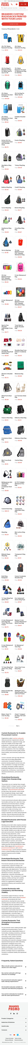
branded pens (19, 846)
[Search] (2, 8)
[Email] (16, 4)
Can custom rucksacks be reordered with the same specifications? (12, 994)
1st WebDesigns (22, 1042)
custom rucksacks (18, 738)
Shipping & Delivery (19, 1040)
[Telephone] (11, 4)
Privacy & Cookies (9, 1038)
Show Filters (14, 24)
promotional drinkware (8, 848)
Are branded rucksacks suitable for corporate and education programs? (12, 987)
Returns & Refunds (9, 1040)
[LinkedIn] (14, 1013)
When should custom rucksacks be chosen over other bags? (12, 966)
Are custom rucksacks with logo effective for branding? (11, 973)
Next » (18, 726)
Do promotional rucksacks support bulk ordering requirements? (12, 980)
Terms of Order (18, 1038)
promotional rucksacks (17, 789)
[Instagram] (17, 1013)
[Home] (5, 4)
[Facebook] (10, 1013)
